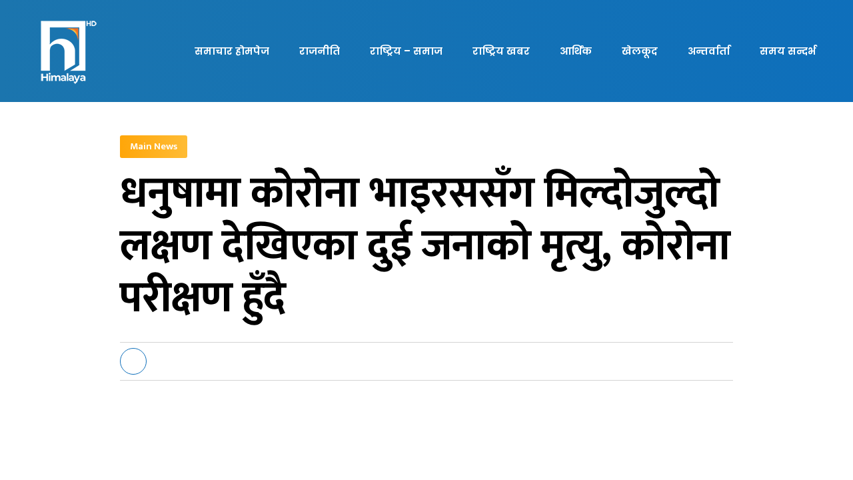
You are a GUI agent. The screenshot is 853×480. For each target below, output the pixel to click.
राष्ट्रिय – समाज (406, 51)
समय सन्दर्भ (788, 51)
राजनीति (319, 51)
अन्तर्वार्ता (709, 51)
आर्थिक (576, 51)
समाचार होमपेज (232, 51)
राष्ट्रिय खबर (501, 51)
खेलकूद (640, 51)
